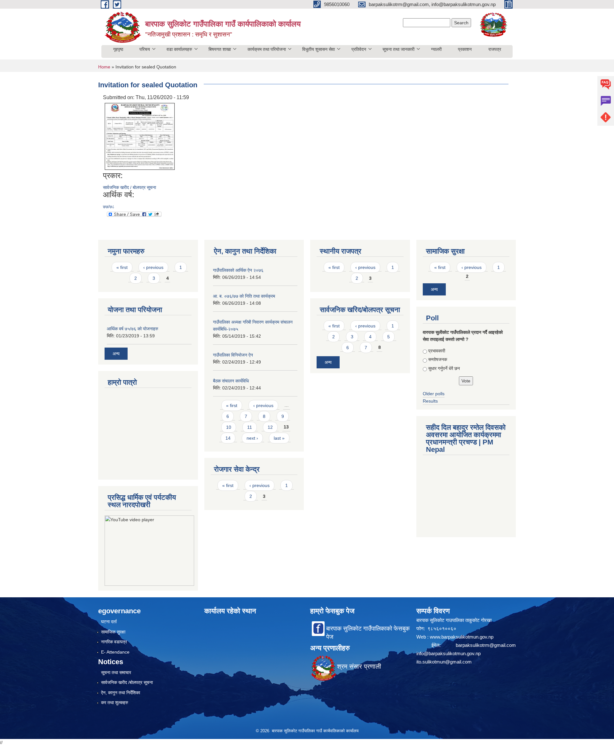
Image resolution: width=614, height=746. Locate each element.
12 (270, 427)
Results (430, 401)
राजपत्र (494, 49)
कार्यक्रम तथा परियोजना (267, 49)
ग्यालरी (436, 49)
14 (228, 438)
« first (122, 267)
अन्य (116, 353)
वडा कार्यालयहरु (179, 49)
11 (249, 427)
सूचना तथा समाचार (116, 672)
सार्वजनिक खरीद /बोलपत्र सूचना (127, 682)
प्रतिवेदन (358, 49)
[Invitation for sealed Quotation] (140, 136)
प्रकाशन (465, 49)
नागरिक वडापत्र (114, 641)
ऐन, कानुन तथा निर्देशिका (120, 692)
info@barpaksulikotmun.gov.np (448, 653)
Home (104, 66)
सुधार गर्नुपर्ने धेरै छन (444, 368)
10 (228, 427)
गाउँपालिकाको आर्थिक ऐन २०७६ (238, 270)
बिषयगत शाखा (220, 49)
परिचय (144, 49)
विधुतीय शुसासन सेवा (318, 49)
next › (252, 438)
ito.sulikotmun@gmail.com (444, 661)
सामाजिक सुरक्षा (113, 631)
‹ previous (153, 267)
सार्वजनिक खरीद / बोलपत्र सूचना (129, 187)
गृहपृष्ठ (118, 49)
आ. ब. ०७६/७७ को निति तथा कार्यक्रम (244, 296)
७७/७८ (108, 206)
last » (279, 438)
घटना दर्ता (109, 621)
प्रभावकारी (436, 350)
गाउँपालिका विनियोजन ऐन (233, 354)
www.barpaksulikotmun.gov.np (462, 637)
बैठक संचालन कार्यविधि (231, 380)
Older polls (434, 393)
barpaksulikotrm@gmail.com (486, 645)
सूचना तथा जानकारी (398, 49)
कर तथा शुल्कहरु (114, 702)
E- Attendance (115, 652)
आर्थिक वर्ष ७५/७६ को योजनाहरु (132, 328)
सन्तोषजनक (437, 359)
